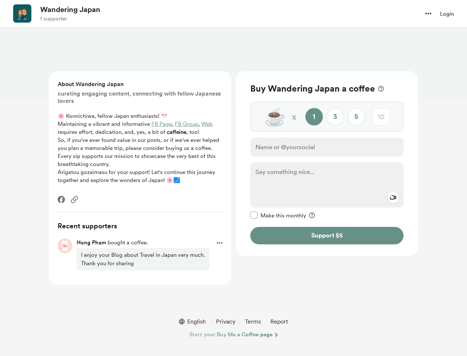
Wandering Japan (70, 9)
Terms (253, 321)
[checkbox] (278, 215)
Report (279, 321)
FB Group (186, 124)
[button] (428, 13)
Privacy (225, 321)
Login (447, 14)
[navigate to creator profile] (22, 13)
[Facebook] (61, 199)
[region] (327, 163)
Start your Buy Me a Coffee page (231, 334)
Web (207, 124)
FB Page (161, 124)
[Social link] (74, 199)
